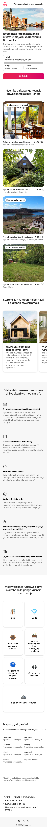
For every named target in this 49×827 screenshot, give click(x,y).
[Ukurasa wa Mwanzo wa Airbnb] (5, 4)
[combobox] (23, 59)
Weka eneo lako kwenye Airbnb (28, 4)
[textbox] (13, 68)
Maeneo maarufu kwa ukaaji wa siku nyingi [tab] (20, 730)
